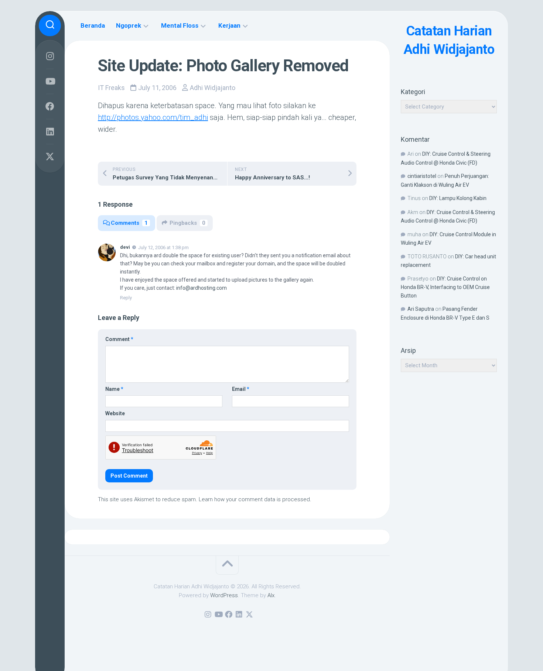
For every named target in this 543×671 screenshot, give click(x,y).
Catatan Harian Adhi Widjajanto (449, 40)
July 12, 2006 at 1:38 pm (163, 247)
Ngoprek (128, 25)
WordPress (224, 595)
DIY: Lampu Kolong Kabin (457, 198)
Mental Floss (179, 25)
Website (115, 413)
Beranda (93, 25)
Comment (119, 339)
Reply (126, 297)
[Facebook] (50, 106)
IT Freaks (111, 88)
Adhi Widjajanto (212, 88)
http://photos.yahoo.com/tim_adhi (153, 117)
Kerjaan (229, 25)
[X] (50, 156)
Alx (270, 595)
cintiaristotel (421, 176)
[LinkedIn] (50, 131)
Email (240, 389)
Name (114, 389)
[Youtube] (50, 81)
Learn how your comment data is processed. (255, 499)
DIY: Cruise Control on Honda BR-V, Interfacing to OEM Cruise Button (445, 287)
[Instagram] (50, 56)
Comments (129, 223)
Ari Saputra (420, 309)
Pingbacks (187, 223)
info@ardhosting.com (201, 288)
